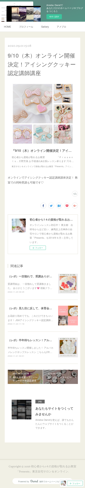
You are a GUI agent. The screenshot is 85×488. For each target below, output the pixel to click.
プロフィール (26, 26)
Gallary (45, 26)
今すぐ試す (54, 16)
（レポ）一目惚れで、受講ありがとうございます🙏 (40, 276)
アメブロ (61, 26)
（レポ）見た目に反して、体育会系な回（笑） (37, 308)
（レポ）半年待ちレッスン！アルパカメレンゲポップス (42, 340)
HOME (7, 26)
